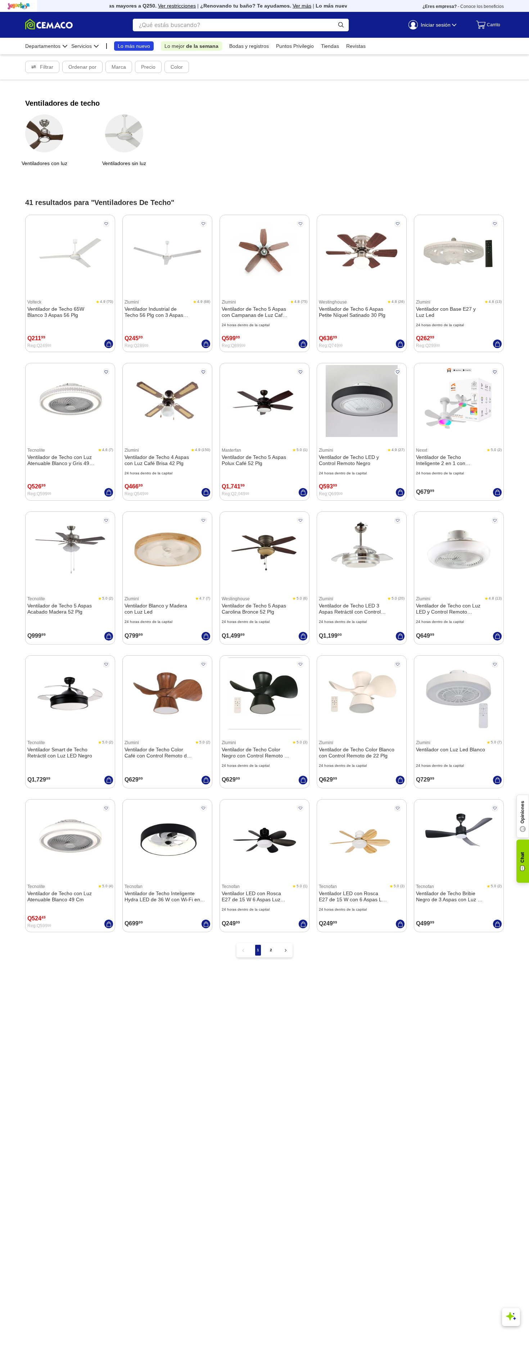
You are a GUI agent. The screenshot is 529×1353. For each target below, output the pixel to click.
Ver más (292, 6)
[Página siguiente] (285, 950)
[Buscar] (341, 25)
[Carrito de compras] (486, 24)
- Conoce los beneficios (463, 6)
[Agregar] (108, 344)
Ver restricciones (167, 6)
